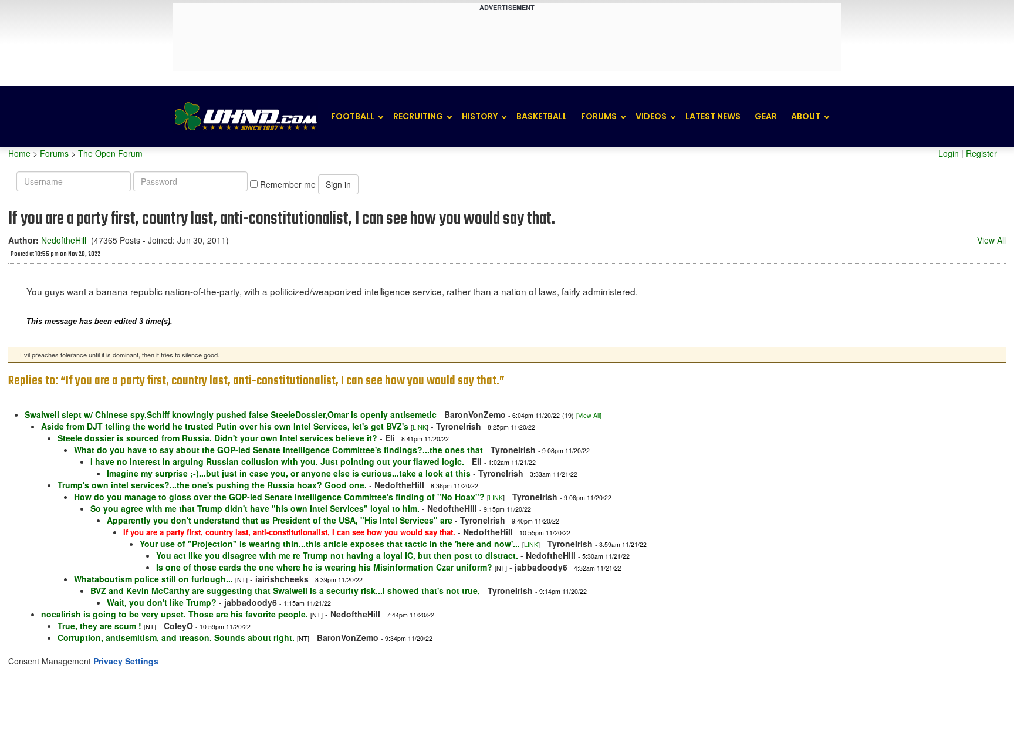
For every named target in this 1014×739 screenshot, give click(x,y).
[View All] (588, 415)
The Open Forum (110, 153)
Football (352, 116)
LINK (420, 427)
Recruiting (418, 116)
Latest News (713, 116)
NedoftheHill (63, 240)
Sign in (338, 184)
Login (948, 153)
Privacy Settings (125, 661)
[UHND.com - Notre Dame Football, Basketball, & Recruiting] (245, 116)
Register (981, 153)
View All (991, 240)
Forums (599, 116)
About (805, 116)
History (480, 116)
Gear (766, 116)
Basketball (541, 116)
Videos (651, 116)
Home (19, 153)
